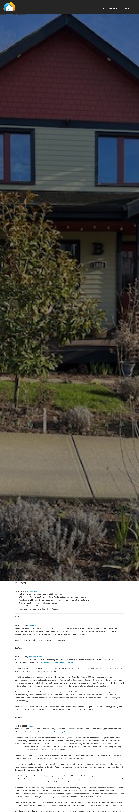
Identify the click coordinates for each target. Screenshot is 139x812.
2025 (25, 617)
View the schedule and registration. (59, 662)
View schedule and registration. (57, 732)
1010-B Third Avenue (14, 14)
